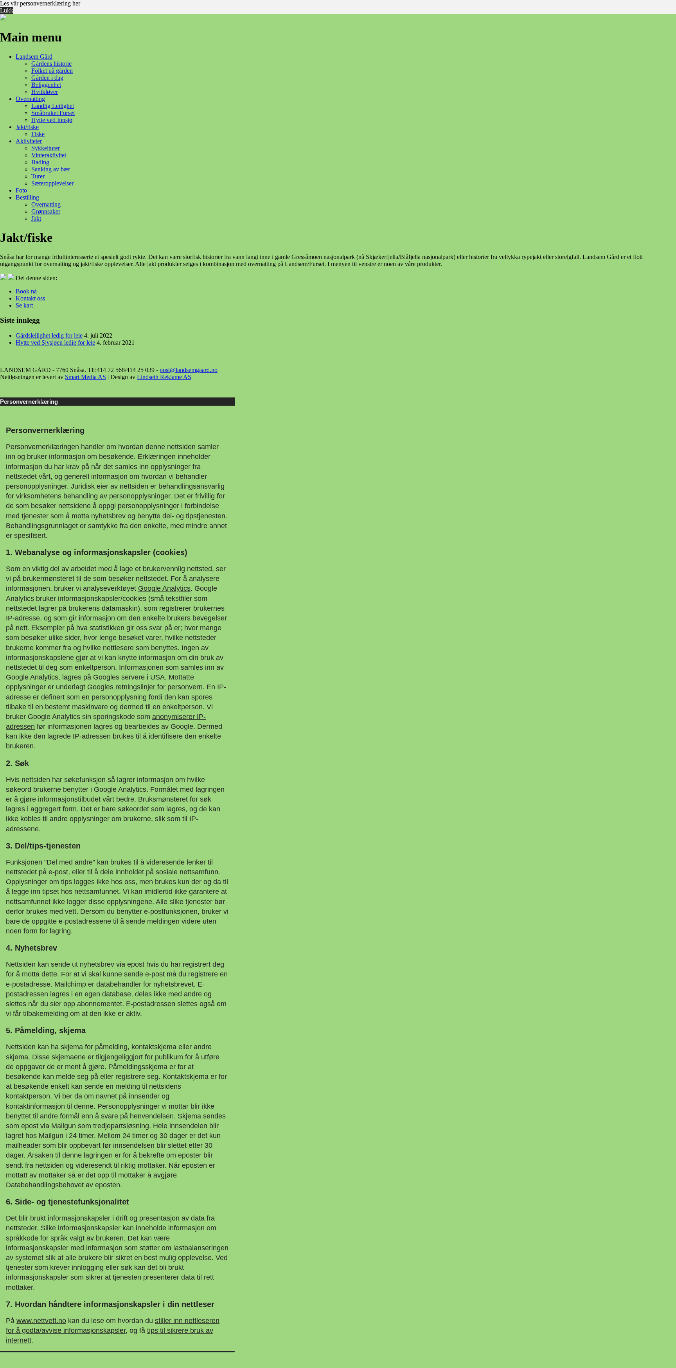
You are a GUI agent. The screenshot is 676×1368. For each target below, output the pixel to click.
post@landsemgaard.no (189, 370)
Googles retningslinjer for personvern (145, 687)
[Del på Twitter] (12, 278)
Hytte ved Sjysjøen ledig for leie (55, 342)
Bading (40, 162)
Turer (38, 176)
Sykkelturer (45, 148)
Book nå (26, 291)
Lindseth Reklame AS (164, 377)
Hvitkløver (44, 91)
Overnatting (30, 98)
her (76, 3)
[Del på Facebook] (4, 278)
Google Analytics (164, 588)
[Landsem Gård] (3, 18)
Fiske (38, 134)
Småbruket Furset (53, 113)
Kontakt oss (30, 298)
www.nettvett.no (41, 1321)
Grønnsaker (45, 211)
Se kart (24, 305)
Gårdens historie (51, 63)
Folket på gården (52, 70)
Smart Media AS (85, 377)
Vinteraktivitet (48, 155)
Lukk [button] (6, 10)
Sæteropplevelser (52, 183)
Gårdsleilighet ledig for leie (49, 335)
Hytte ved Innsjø (51, 120)
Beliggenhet (46, 84)
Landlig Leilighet (52, 105)
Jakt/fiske (27, 127)
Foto (21, 190)
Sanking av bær (50, 169)
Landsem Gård (34, 56)
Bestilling (27, 197)
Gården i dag (47, 77)
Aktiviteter (29, 141)
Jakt (36, 218)
